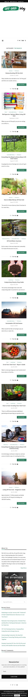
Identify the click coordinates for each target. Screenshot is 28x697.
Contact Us (20, 1)
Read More (23, 568)
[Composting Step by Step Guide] (14, 268)
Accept (17, 695)
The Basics (17, 70)
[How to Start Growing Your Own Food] (14, 392)
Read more (21, 84)
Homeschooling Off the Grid (14, 73)
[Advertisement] (14, 24)
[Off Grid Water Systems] (14, 227)
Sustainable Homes (13, 112)
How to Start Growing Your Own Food (14, 405)
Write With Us (13, 1)
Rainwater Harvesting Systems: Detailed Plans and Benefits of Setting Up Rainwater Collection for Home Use (14, 623)
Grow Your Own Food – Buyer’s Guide (14, 364)
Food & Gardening (5, 238)
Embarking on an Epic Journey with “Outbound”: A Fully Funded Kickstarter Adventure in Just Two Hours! (14, 614)
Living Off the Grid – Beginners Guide (14, 490)
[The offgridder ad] (14, 573)
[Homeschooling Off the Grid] (14, 59)
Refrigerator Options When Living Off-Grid (14, 115)
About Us (7, 1)
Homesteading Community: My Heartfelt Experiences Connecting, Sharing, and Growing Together (14, 637)
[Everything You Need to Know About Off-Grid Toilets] (14, 143)
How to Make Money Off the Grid (14, 200)
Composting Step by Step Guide (14, 282)
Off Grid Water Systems (14, 241)
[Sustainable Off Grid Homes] (14, 310)
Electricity (6, 444)
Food (6, 112)
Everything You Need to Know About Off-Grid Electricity (14, 447)
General (10, 70)
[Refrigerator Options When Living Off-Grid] (14, 101)
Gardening (10, 279)
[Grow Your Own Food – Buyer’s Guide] (14, 351)
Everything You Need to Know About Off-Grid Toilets (14, 157)
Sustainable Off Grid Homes (14, 323)
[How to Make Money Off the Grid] (14, 186)
